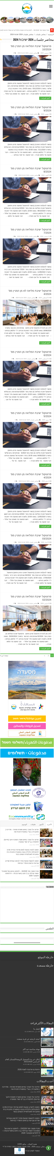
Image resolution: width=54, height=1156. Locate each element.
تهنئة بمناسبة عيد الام (31, 1049)
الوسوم (24, 824)
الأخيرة (49, 824)
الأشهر (41, 824)
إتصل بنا (36, 1029)
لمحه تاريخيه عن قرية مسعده (28, 1039)
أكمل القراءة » (45, 98)
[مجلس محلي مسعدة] (27, 8)
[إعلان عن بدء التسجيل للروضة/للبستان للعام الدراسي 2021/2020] (47, 1062)
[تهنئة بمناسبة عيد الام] (47, 1052)
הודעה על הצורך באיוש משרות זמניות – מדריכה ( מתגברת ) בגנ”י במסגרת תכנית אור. (21, 1088)
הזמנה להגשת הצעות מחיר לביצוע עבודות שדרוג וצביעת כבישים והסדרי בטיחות (23, 1119)
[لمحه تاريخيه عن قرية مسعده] (47, 1042)
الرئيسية (51, 34)
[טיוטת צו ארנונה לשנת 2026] (47, 1072)
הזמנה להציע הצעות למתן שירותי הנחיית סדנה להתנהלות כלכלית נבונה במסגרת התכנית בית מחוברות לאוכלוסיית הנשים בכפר (23, 852)
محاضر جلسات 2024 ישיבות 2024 (27, 53)
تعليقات (33, 824)
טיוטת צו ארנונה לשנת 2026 (29, 1069)
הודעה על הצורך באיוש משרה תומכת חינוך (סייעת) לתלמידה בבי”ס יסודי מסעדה (23, 1098)
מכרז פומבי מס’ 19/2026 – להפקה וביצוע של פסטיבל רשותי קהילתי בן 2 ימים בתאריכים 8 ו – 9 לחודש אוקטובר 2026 (20, 873)
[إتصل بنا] (47, 1032)
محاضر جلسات (41, 34)
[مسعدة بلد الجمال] (27, 20)
